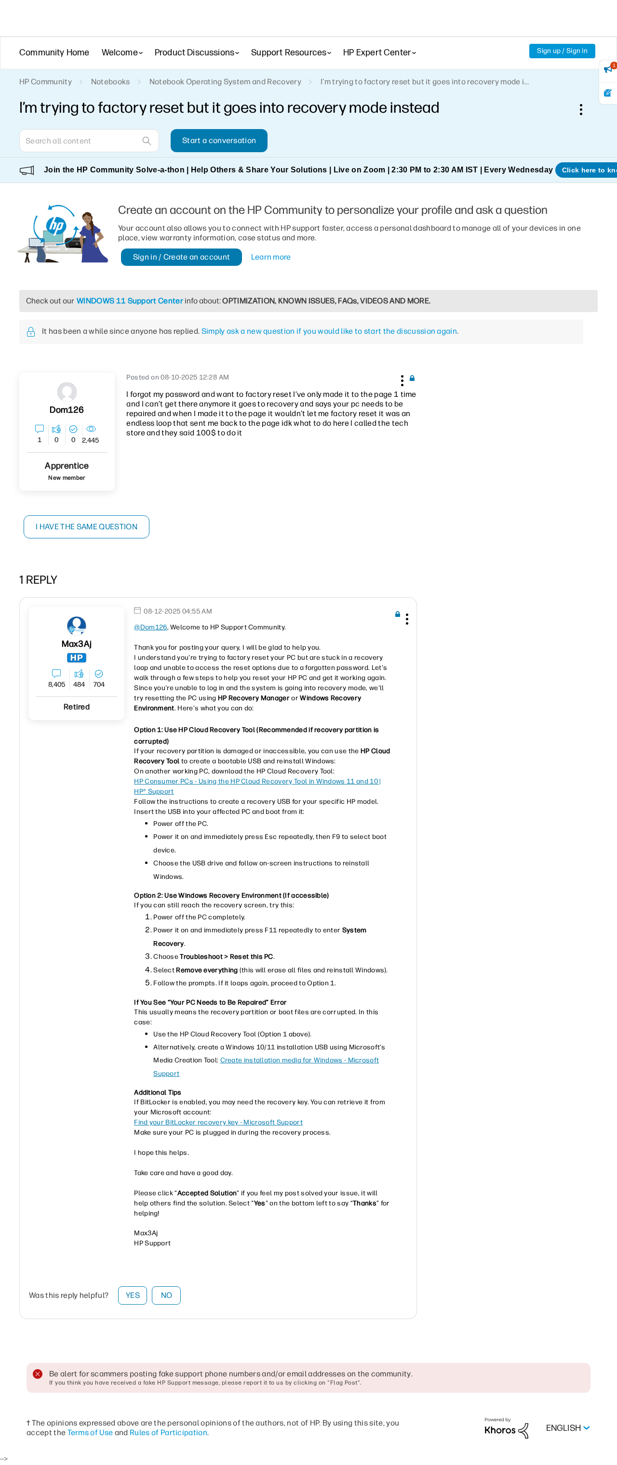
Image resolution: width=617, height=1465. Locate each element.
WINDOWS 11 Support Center (130, 300)
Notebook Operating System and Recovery (225, 81)
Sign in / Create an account (181, 257)
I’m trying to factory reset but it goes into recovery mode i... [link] (425, 81)
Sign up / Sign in (562, 51)
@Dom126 (150, 627)
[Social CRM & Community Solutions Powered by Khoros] (506, 1428)
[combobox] (89, 140)
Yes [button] (133, 1295)
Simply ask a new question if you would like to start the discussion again (329, 331)
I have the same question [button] (86, 526)
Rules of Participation (168, 1432)
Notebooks (110, 81)
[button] (401, 379)
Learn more (271, 257)
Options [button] (586, 109)
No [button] (167, 1295)
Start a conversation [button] (219, 140)
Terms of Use (90, 1432)
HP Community (45, 81)
